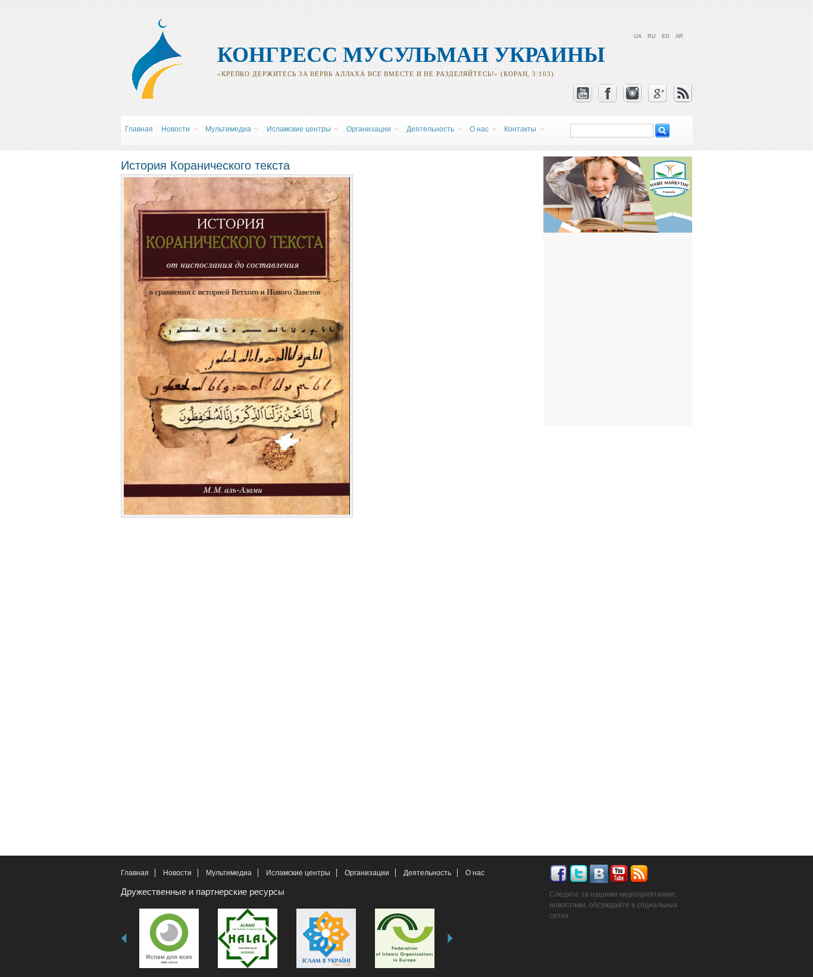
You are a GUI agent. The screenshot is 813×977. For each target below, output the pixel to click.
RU (652, 36)
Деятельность (427, 873)
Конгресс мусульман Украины (411, 55)
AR (679, 36)
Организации (367, 873)
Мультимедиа (229, 873)
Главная (139, 129)
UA (638, 36)
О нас (474, 873)
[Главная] (163, 97)
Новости (177, 873)
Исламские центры (298, 873)
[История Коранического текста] (237, 512)
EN (666, 36)
